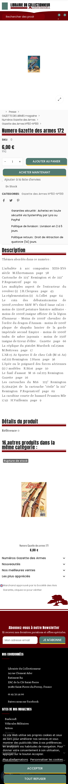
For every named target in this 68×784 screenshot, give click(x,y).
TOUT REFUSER (35, 779)
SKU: (5, 140)
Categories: (11, 194)
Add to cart (47, 539)
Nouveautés (11, 564)
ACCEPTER (35, 768)
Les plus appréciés (16, 576)
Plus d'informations (15, 759)
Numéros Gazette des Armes (24, 558)
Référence (9, 430)
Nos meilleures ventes (18, 570)
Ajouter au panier (46, 161)
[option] (34, 64)
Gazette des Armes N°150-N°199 (42, 194)
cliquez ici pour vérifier (28, 590)
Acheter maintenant (34, 172)
